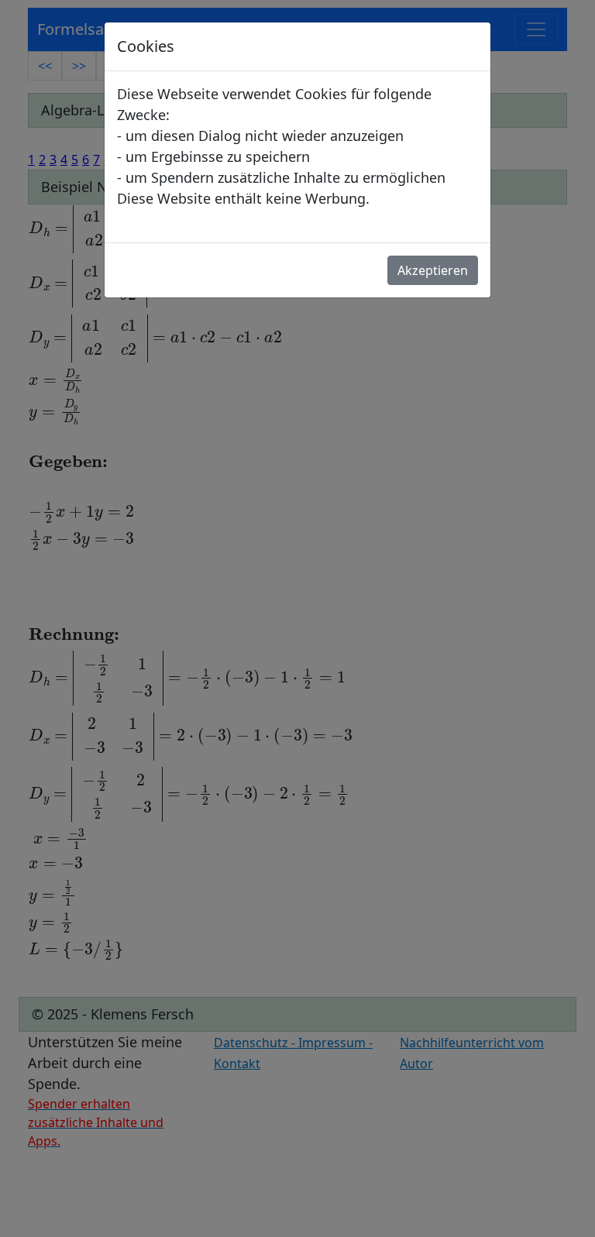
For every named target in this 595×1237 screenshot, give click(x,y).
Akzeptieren (432, 270)
